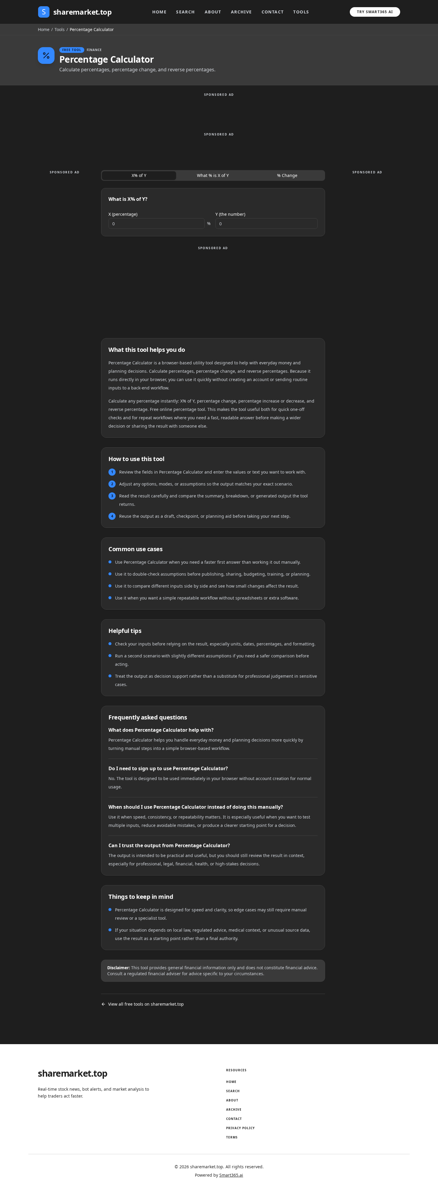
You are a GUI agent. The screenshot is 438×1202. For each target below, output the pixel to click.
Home (159, 12)
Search (185, 12)
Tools (301, 12)
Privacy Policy (240, 1128)
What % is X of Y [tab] (213, 175)
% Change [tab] (287, 175)
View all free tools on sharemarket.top (146, 1004)
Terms (232, 1137)
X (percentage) (122, 214)
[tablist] (213, 175)
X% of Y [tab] (139, 175)
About (213, 12)
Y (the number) (230, 214)
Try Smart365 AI (375, 11)
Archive (241, 12)
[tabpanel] (213, 212)
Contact (273, 12)
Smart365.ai (231, 1175)
